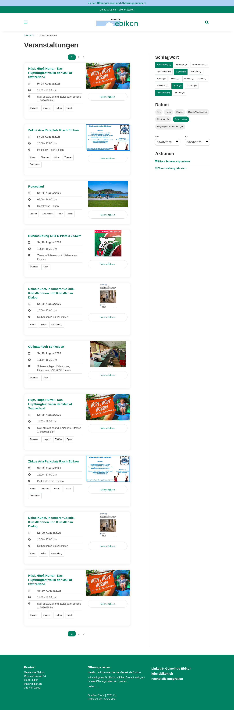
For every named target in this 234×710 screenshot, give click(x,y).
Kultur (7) (161, 78)
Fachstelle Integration (167, 678)
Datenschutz (95, 699)
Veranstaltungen (48, 35)
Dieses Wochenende (197, 112)
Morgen (179, 112)
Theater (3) (192, 85)
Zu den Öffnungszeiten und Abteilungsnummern (117, 3)
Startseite (29, 35)
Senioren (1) (162, 85)
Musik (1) (188, 78)
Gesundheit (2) (164, 71)
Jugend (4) (181, 71)
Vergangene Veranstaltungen (170, 126)
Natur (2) (202, 78)
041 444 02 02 (32, 687)
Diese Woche (163, 119)
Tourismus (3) (163, 92)
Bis (186, 136)
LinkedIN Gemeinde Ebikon (171, 668)
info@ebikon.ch (33, 683)
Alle (159, 112)
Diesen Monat (181, 119)
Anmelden (110, 699)
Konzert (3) (196, 71)
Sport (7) (177, 85)
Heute (168, 112)
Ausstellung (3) (164, 64)
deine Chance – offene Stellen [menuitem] (118, 9)
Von (157, 136)
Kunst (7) (175, 78)
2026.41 (111, 695)
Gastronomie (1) (199, 64)
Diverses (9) (181, 64)
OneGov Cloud (96, 695)
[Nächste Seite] (84, 57)
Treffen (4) (179, 92)
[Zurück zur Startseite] (117, 22)
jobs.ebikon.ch (162, 673)
